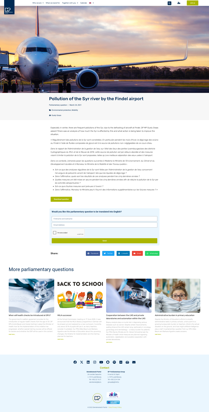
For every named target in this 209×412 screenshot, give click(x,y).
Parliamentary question (58, 105)
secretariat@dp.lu (95, 382)
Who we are (36, 3)
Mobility (75, 110)
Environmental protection (61, 110)
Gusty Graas (56, 115)
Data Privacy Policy (115, 407)
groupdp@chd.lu (113, 382)
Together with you (69, 3)
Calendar (83, 3)
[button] (93, 253)
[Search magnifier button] (169, 3)
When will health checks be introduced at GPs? (30, 315)
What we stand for (53, 3)
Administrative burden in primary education (174, 315)
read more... (12, 334)
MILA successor (64, 315)
